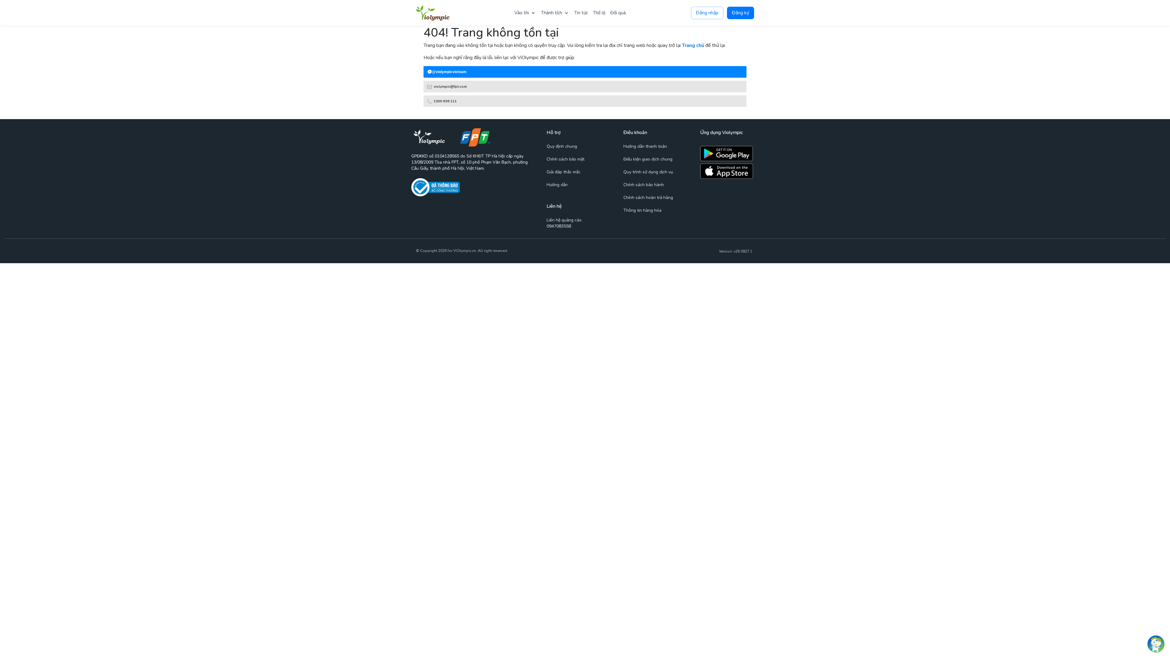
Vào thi (521, 13)
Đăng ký (740, 12)
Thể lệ (599, 13)
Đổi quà (618, 13)
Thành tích (551, 13)
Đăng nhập (707, 12)
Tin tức (581, 13)
